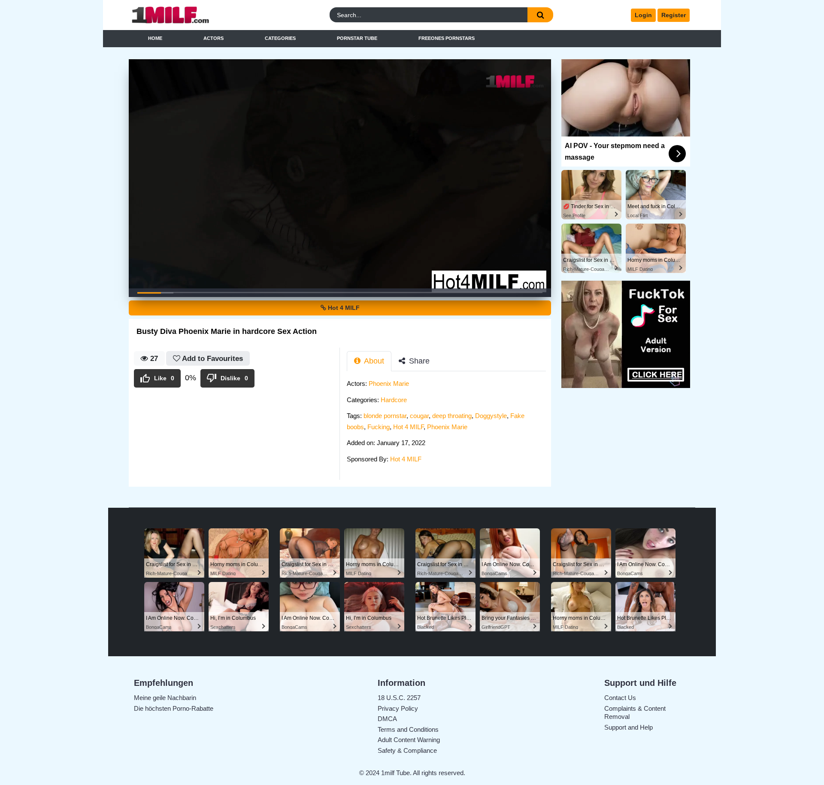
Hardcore (394, 399)
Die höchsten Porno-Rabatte (173, 708)
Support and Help (628, 727)
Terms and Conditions (408, 729)
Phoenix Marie (389, 383)
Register (673, 15)
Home (155, 38)
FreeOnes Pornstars (446, 38)
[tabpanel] (449, 423)
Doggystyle (491, 415)
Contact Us (620, 697)
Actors (213, 38)
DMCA (387, 718)
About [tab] (373, 361)
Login (643, 15)
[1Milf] (198, 15)
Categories (280, 38)
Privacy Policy (398, 708)
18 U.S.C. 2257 (399, 697)
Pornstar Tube (357, 38)
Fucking (378, 426)
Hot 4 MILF (343, 307)
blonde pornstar (385, 415)
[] (540, 14)
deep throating (452, 415)
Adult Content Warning (409, 739)
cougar (419, 415)
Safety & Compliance (407, 750)
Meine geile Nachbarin (165, 697)
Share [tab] (418, 361)
